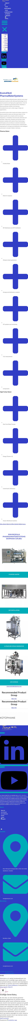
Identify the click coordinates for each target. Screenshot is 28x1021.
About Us (6, 35)
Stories (7, 14)
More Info (14, 698)
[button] (4, 26)
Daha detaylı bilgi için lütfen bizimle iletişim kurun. (13, 524)
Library (7, 15)
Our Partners (7, 39)
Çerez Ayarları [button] (4, 987)
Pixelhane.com (9, 973)
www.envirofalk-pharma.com (14, 686)
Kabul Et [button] (10, 987)
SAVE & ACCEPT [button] (4, 1018)
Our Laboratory (8, 43)
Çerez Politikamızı (13, 985)
